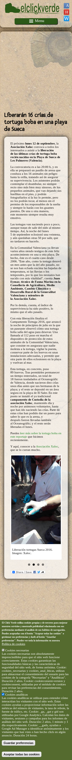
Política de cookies (13, 644)
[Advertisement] (36, 72)
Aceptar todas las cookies (22, 754)
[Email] (66, 18)
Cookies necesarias (17, 650)
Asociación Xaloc (47, 446)
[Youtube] (66, 12)
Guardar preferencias (18, 743)
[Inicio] (32, 16)
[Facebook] (66, 5)
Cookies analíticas (16, 694)
